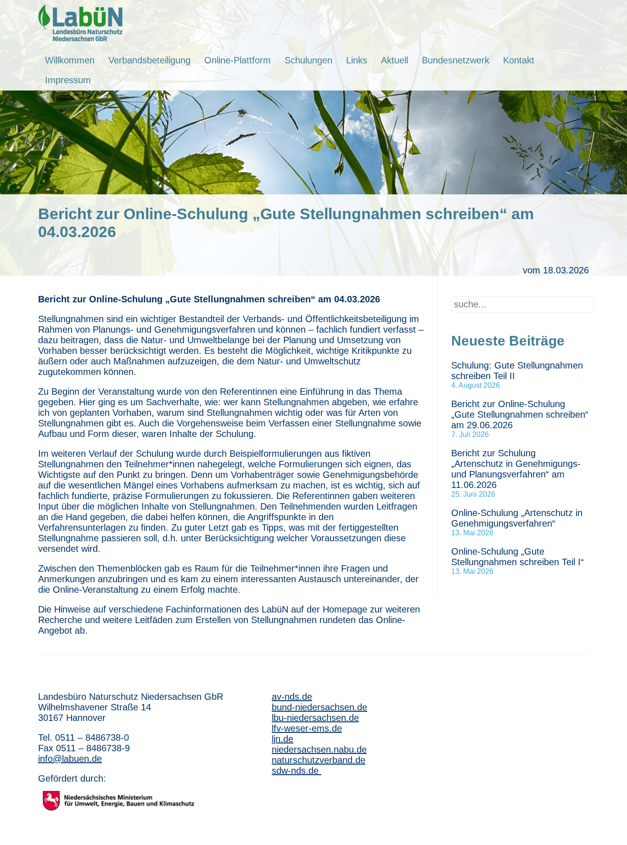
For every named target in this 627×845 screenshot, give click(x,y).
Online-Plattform (237, 60)
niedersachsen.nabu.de (319, 749)
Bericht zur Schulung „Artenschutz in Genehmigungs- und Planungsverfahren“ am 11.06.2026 (516, 469)
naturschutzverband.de (318, 760)
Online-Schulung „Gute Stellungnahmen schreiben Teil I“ (517, 556)
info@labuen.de (70, 759)
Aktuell (394, 60)
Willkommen (70, 60)
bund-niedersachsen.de (319, 707)
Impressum (68, 80)
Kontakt (518, 60)
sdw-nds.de (296, 771)
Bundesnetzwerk (455, 60)
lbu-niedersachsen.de (315, 718)
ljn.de (282, 739)
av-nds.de (292, 697)
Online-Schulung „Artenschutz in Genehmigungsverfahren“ (516, 518)
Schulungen (308, 60)
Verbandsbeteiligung (149, 60)
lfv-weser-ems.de (307, 728)
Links (356, 60)
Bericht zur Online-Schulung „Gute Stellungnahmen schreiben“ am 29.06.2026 (519, 414)
